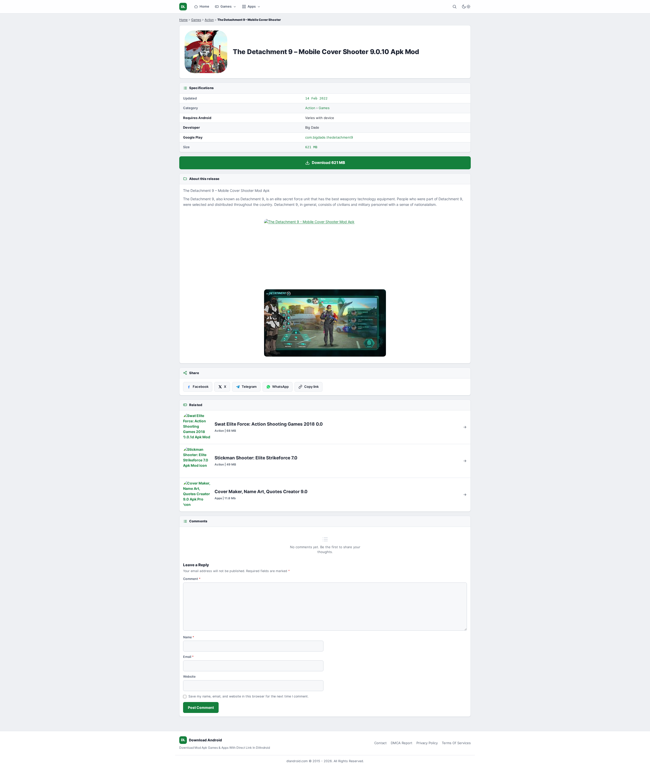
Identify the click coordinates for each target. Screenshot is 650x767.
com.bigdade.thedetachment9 (329, 137)
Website (189, 676)
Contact (380, 743)
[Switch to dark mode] (466, 6)
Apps (252, 6)
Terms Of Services (456, 743)
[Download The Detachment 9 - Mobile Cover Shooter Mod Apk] (325, 323)
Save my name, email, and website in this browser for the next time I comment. (248, 696)
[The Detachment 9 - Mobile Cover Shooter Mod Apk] (325, 252)
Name (188, 637)
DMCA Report (401, 743)
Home (204, 6)
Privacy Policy (427, 743)
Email (188, 657)
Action (209, 20)
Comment (192, 579)
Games (226, 6)
